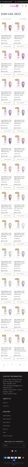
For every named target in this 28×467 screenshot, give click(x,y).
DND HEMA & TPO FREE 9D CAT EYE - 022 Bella (6, 235)
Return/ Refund (7, 419)
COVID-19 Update (7, 435)
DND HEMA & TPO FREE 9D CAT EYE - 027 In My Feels (19, 150)
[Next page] (24, 364)
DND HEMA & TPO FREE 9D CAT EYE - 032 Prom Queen (6, 93)
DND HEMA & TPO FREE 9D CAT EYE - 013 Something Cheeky (20, 349)
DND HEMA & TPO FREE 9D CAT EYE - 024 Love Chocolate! (6, 206)
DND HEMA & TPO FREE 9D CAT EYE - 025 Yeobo (19, 178)
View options (7, 46)
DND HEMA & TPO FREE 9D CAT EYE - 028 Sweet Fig (6, 150)
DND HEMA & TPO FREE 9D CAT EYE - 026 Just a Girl (6, 178)
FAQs (4, 432)
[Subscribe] (23, 445)
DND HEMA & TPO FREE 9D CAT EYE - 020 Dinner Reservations (6, 264)
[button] (2, 6)
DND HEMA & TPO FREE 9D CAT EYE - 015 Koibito (19, 321)
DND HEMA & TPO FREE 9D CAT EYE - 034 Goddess (6, 65)
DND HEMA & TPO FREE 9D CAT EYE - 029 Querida (19, 122)
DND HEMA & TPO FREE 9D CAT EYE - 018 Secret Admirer (6, 293)
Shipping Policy (7, 415)
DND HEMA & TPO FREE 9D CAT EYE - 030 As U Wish (6, 122)
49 (20, 364)
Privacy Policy (6, 425)
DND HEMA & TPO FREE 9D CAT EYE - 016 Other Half (6, 321)
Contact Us (6, 406)
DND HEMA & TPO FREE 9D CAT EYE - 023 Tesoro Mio (19, 206)
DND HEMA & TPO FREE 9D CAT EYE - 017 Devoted (19, 293)
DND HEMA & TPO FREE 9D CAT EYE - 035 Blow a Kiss (6, 37)
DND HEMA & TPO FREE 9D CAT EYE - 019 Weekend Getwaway (19, 264)
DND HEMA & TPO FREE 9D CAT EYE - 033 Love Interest (19, 65)
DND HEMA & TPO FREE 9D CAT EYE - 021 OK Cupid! (19, 235)
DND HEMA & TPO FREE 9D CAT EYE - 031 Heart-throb (19, 93)
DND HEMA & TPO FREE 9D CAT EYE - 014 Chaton (6, 349)
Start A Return (6, 422)
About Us (5, 402)
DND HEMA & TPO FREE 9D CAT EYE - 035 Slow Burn (19, 37)
